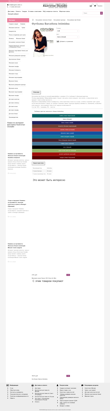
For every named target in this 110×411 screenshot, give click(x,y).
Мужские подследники (15, 92)
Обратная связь (64, 11)
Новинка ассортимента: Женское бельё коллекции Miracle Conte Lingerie (16, 246)
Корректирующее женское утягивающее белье (17, 46)
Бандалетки (12, 31)
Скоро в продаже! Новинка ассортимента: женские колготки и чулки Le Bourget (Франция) (17, 203)
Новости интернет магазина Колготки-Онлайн (16, 124)
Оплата (18, 11)
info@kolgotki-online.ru (15, 5)
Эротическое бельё (14, 59)
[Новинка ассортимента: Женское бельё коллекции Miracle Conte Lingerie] (18, 230)
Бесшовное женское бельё (44, 20)
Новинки (22, 24)
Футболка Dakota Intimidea (39, 379)
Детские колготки (14, 99)
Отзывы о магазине (35, 11)
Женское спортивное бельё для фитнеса (18, 51)
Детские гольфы (14, 110)
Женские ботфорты (15, 70)
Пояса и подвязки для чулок (17, 35)
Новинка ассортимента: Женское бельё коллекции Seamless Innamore (16, 156)
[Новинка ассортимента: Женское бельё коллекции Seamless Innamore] (18, 140)
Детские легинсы (14, 103)
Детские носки (13, 106)
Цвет (57, 34)
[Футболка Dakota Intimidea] (51, 329)
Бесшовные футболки (73, 20)
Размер (58, 28)
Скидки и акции (13, 24)
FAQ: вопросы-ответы (50, 11)
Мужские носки (13, 88)
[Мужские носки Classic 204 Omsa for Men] (51, 228)
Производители (13, 117)
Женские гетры (13, 74)
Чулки (23, 28)
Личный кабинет (13, 14)
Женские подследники (15, 77)
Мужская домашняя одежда (17, 85)
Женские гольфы (14, 66)
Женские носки (13, 63)
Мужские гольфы (14, 95)
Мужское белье (13, 81)
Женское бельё (20, 38)
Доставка (11, 11)
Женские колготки (14, 28)
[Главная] (33, 20)
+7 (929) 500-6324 (14, 7)
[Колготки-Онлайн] (55, 5)
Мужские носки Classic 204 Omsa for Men (44, 278)
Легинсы (11, 38)
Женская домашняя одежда (17, 56)
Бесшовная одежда (59, 20)
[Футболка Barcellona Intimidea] (43, 42)
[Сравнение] (91, 6)
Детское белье (13, 114)
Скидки (24, 11)
